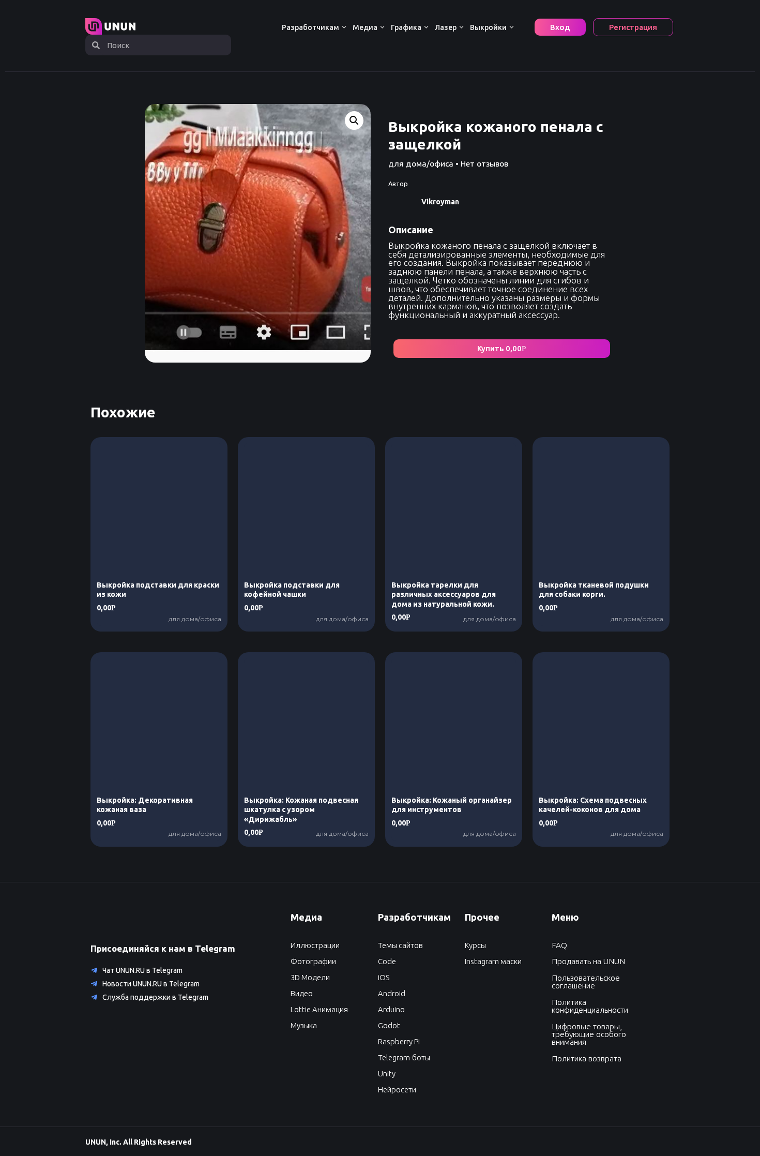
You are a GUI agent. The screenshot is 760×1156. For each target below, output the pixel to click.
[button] (501, 348)
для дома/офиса (420, 163)
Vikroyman (440, 202)
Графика (406, 27)
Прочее (482, 917)
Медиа (365, 27)
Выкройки (488, 27)
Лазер (446, 27)
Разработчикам (310, 27)
